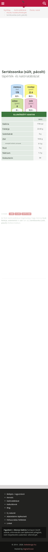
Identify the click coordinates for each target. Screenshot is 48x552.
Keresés (10, 497)
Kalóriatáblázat (13, 501)
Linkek (9, 523)
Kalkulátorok (12, 504)
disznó (17, 214)
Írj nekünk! (11, 513)
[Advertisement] (24, 44)
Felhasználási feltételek (16, 520)
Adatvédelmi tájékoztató (17, 516)
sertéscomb (26, 214)
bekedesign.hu (30, 544)
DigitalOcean (28, 549)
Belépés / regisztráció (15, 494)
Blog (8, 508)
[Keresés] (44, 4)
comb (11, 214)
